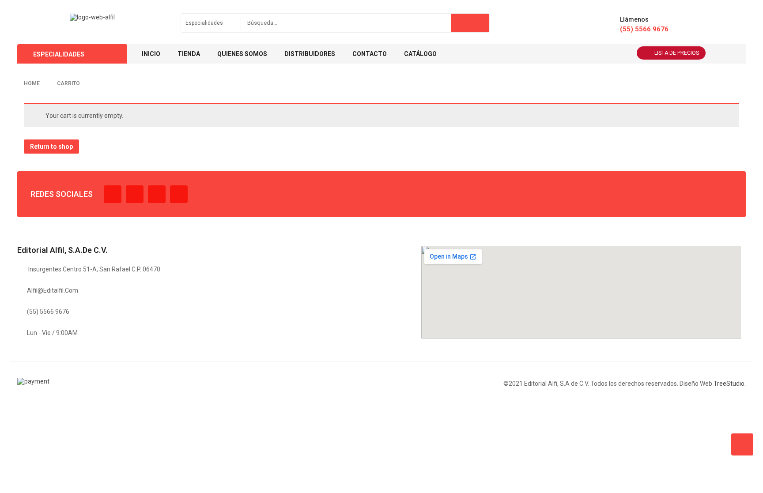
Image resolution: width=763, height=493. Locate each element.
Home (32, 83)
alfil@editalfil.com (52, 290)
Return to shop (51, 146)
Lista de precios (676, 53)
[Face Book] (112, 194)
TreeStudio (729, 383)
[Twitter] (135, 194)
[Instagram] (157, 194)
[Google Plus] (179, 194)
